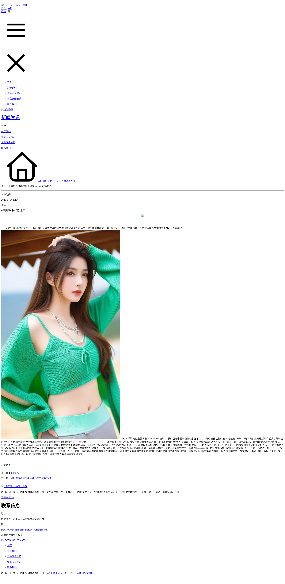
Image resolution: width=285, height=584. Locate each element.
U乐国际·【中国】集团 (49, 181)
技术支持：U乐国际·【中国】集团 (63, 573)
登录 (4, 8)
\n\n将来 (15, 473)
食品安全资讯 (8, 142)
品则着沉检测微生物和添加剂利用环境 (31, 478)
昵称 (3, 11)
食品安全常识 (8, 137)
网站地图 (88, 573)
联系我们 (6, 148)
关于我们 (6, 131)
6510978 (21, 540)
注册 (10, 8)
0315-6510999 (8, 540)
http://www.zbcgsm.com (12, 529)
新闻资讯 (10, 117)
